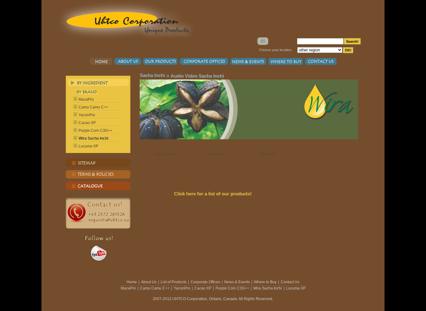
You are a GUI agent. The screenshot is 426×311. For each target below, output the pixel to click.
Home (132, 282)
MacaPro (86, 99)
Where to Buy (265, 282)
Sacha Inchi (152, 75)
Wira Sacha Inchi (267, 288)
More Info (267, 154)
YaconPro (87, 115)
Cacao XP (87, 123)
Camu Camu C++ (93, 107)
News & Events (237, 282)
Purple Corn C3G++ (95, 130)
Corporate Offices (205, 282)
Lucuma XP (88, 146)
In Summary (216, 154)
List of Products (173, 282)
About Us (149, 282)
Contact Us (290, 282)
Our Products (165, 154)
